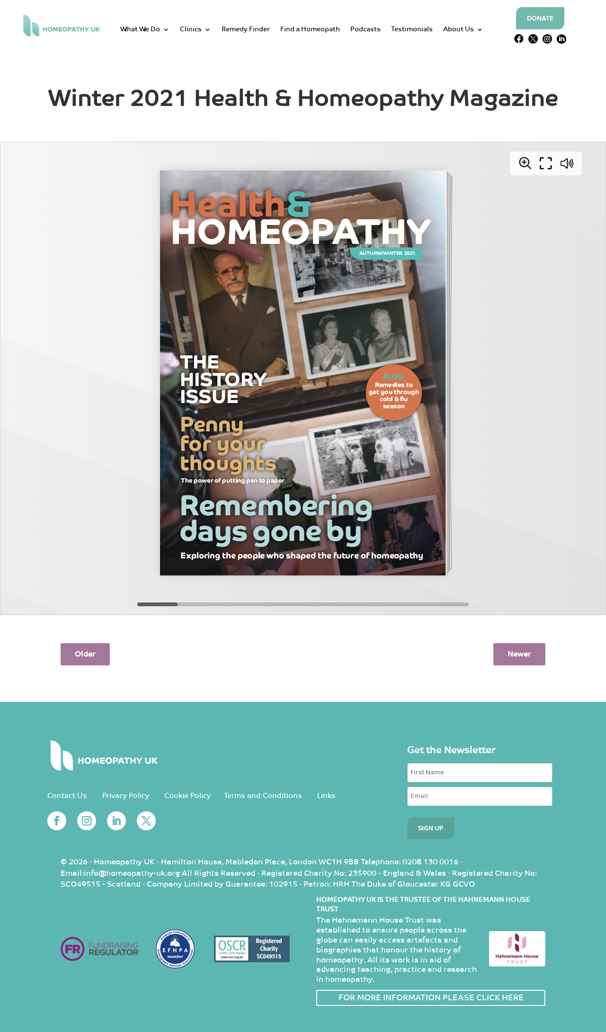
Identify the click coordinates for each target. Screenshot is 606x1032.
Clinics (191, 29)
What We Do (140, 29)
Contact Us (67, 796)
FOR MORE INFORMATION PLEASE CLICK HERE (431, 998)
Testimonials (412, 29)
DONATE (540, 18)
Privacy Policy (125, 796)
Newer (519, 654)
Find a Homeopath (310, 29)
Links (326, 796)
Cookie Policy (187, 796)
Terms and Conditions (263, 796)
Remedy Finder (246, 29)
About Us (458, 29)
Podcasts (365, 29)
